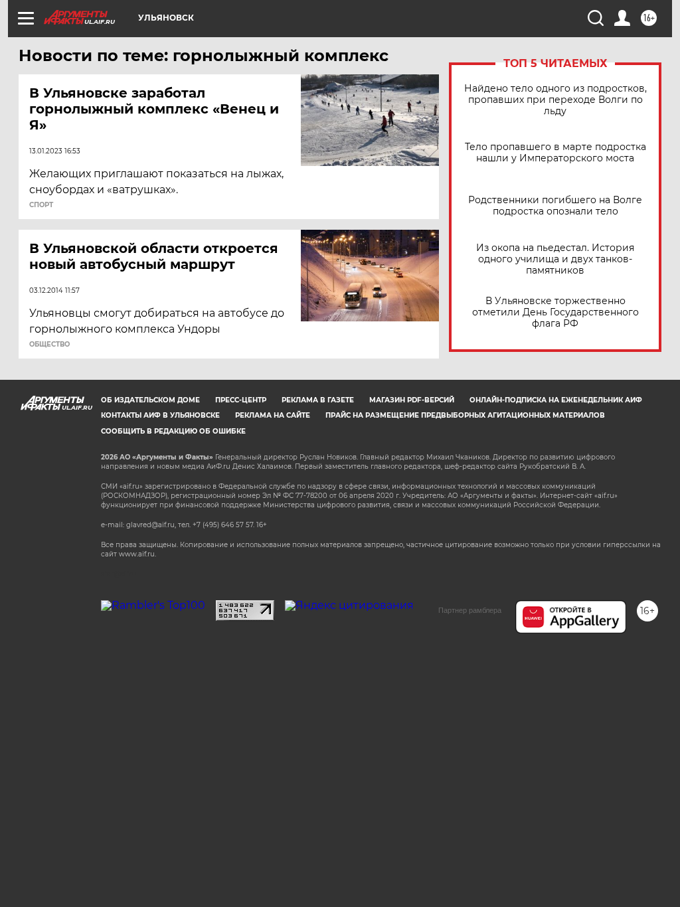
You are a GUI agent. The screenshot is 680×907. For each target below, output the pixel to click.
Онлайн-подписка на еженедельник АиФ (555, 400)
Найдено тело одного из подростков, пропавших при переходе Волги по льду (555, 100)
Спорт (41, 205)
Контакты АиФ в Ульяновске (160, 415)
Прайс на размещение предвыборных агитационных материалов (465, 415)
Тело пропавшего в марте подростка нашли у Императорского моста (555, 152)
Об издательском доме (150, 400)
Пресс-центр (240, 400)
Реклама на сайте (272, 415)
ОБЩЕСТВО (49, 344)
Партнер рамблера (469, 610)
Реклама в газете (318, 400)
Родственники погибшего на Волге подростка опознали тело (555, 206)
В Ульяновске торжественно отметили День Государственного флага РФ (555, 312)
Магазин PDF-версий (411, 400)
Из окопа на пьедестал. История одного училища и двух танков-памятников (555, 259)
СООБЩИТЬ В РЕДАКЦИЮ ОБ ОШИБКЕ (173, 431)
